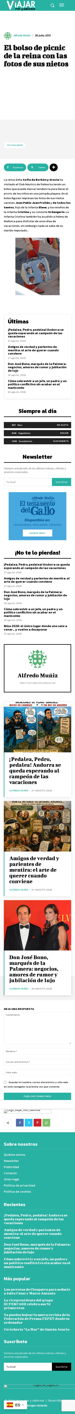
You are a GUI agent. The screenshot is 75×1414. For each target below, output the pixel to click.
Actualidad (15, 145)
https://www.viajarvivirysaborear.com (37, 682)
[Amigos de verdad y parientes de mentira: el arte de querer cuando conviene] (37, 826)
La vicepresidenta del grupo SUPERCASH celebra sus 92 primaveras (28, 1304)
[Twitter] (28, 1123)
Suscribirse (62, 482)
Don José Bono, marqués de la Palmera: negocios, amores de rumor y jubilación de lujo (37, 367)
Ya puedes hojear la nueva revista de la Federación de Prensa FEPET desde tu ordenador (37, 1318)
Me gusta (62, 424)
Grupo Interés (37, 1405)
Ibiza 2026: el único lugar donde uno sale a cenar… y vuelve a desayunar (35, 628)
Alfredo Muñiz (21, 35)
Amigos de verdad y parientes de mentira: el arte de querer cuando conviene (33, 350)
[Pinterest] (37, 1123)
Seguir (64, 433)
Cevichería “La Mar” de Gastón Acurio (36, 1329)
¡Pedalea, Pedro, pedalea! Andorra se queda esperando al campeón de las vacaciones (36, 333)
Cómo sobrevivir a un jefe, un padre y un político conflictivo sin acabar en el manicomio (37, 384)
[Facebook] (20, 1123)
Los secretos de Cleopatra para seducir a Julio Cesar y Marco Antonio (37, 1291)
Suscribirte (61, 441)
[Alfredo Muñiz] (8, 36)
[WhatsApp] (46, 1123)
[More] (54, 167)
